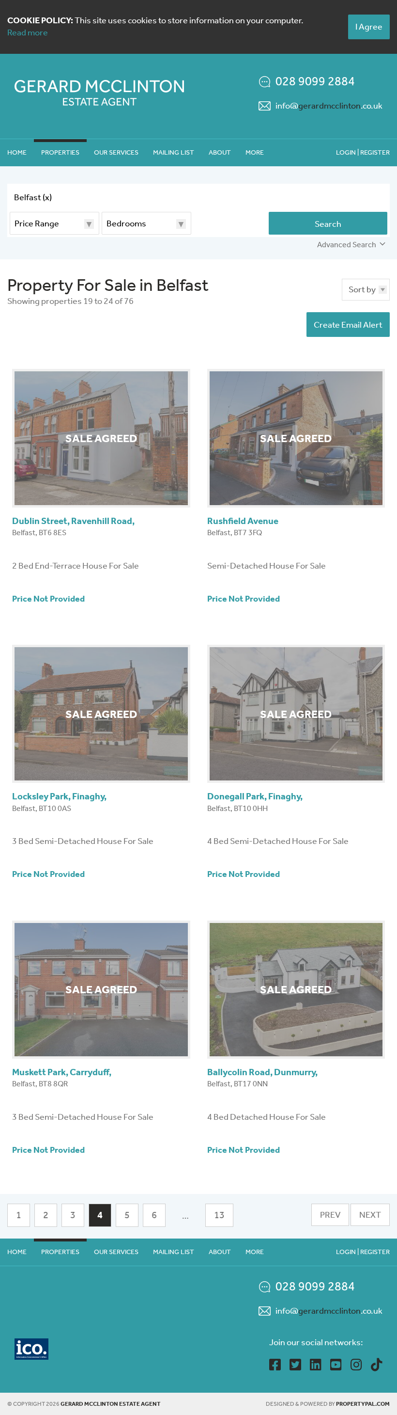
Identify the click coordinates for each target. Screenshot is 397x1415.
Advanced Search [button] (346, 244)
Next (370, 1214)
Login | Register (363, 152)
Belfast (33, 197)
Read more (27, 32)
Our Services (116, 152)
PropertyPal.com (363, 1403)
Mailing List (173, 152)
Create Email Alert (348, 324)
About (220, 152)
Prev (330, 1214)
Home (17, 152)
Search (328, 224)
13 (219, 1215)
